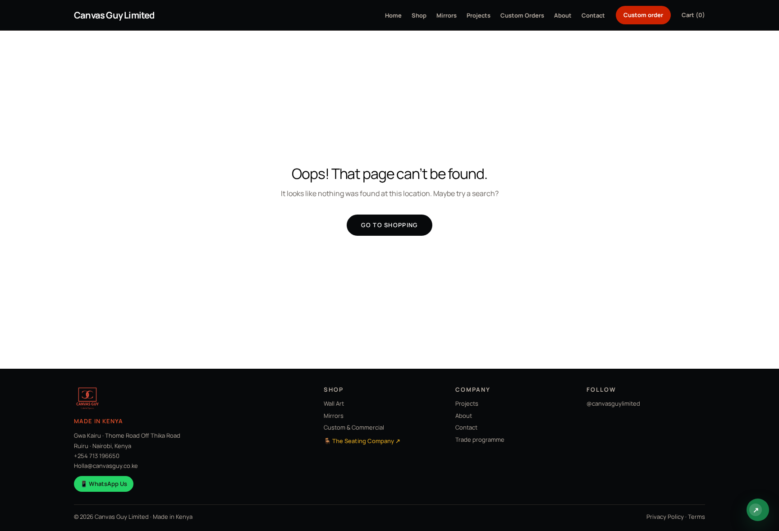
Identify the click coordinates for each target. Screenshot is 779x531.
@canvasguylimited (613, 403)
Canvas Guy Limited (114, 15)
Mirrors (446, 15)
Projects (478, 15)
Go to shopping (389, 225)
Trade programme (479, 439)
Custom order (643, 15)
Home (393, 15)
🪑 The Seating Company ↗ (362, 441)
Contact (593, 15)
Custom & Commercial (354, 427)
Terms (696, 517)
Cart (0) (693, 15)
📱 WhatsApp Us (103, 484)
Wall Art (334, 403)
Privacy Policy (665, 517)
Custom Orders (522, 15)
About (563, 15)
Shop (419, 15)
